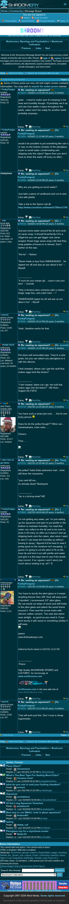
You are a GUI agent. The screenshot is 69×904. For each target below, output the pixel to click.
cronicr (62, 855)
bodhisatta (28, 858)
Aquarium (11, 794)
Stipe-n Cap (6, 858)
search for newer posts (45, 86)
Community (16, 11)
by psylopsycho (47, 809)
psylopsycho (23, 806)
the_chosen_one (15, 855)
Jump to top (8, 735)
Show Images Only (10, 866)
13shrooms (44, 855)
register (58, 58)
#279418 (22, 224)
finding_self (22, 825)
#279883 (22, 512)
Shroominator (23, 769)
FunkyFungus (26, 133)
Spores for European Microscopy (43, 73)
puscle (64, 345)
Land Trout (48, 858)
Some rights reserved (53, 895)
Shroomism (16, 853)
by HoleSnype (45, 791)
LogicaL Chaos (31, 855)
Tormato (38, 858)
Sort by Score (26, 866)
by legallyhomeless (47, 781)
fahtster (4, 855)
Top (66, 127)
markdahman (23, 797)
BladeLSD (22, 834)
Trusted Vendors (47, 21)
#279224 (22, 93)
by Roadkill (45, 837)
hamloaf (54, 855)
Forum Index (11, 21)
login (45, 58)
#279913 (22, 709)
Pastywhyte (17, 858)
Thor (62, 460)
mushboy (62, 853)
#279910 (22, 587)
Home (4, 11)
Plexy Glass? (13, 766)
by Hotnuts (45, 828)
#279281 (22, 137)
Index (38, 48)
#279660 (22, 348)
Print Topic (38, 866)
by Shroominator (46, 772)
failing (9, 822)
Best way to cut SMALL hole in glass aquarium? (33, 812)
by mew (43, 818)
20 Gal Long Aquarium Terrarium (24, 803)
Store (62, 21)
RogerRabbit (44, 853)
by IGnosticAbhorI (48, 800)
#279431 (22, 322)
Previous (26, 48)
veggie (54, 853)
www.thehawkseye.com (30, 692)
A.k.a (55, 858)
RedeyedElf (22, 815)
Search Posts (28, 21)
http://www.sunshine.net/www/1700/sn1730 (42, 207)
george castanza (30, 853)
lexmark (21, 787)
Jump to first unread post (14, 80)
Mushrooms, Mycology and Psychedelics (27, 41)
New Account (41, 18)
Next (47, 48)
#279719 (22, 407)
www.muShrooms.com (30, 676)
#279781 (22, 463)
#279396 (22, 180)
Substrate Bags (16, 73)
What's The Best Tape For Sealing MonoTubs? (32, 775)
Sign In (27, 18)
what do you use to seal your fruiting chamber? (33, 784)
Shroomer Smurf (25, 778)
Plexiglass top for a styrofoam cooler (27, 831)
